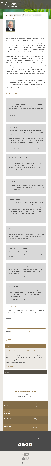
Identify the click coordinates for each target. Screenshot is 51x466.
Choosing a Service (7, 412)
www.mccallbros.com (11, 93)
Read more (10, 366)
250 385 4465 (18, 438)
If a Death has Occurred (8, 405)
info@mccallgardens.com (25, 440)
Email (7, 335)
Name (7, 331)
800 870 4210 (26, 438)
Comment (9, 318)
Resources (7, 426)
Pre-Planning (8, 419)
